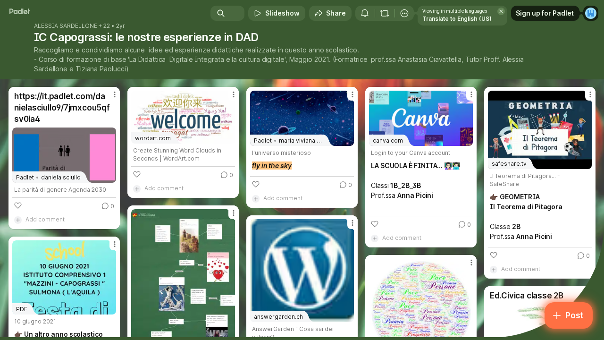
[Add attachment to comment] (17, 219)
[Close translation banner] (501, 11)
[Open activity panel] (364, 13)
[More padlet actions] (404, 13)
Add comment (45, 219)
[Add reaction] (18, 205)
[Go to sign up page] (590, 13)
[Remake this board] (384, 13)
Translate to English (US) (457, 18)
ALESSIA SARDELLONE (65, 26)
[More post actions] (114, 94)
